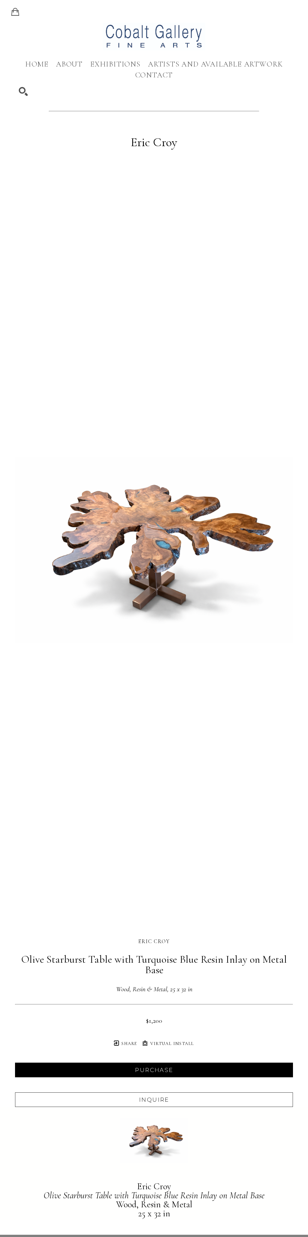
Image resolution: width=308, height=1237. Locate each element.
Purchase (154, 1070)
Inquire (154, 1099)
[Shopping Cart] (15, 12)
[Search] (23, 91)
